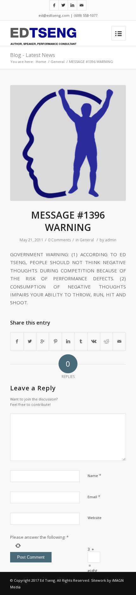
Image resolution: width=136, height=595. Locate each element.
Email (94, 496)
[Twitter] (63, 5)
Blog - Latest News (32, 55)
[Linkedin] (72, 5)
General (58, 61)
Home (41, 61)
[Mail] (81, 5)
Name (94, 475)
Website (95, 517)
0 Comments (59, 240)
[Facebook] (54, 5)
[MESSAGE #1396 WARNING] (68, 143)
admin (110, 240)
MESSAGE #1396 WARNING (68, 221)
